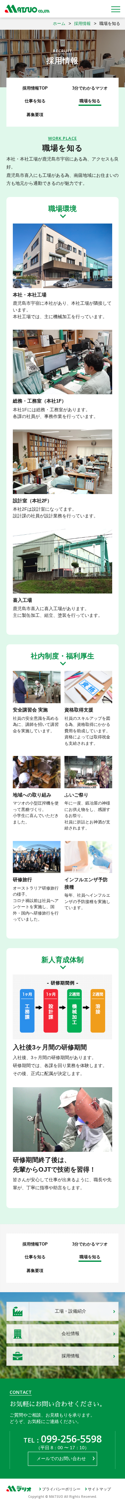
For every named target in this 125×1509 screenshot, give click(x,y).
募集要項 (35, 114)
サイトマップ (99, 1489)
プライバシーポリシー (61, 1489)
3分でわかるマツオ (90, 88)
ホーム (59, 23)
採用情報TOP (35, 88)
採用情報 (82, 23)
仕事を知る (35, 100)
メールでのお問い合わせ (61, 1458)
